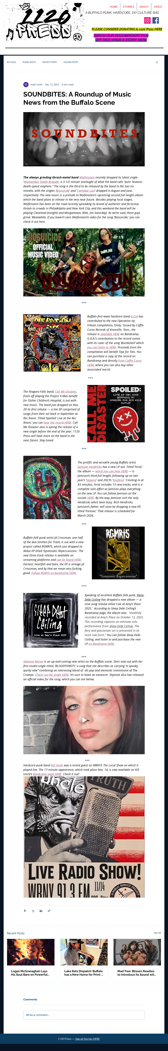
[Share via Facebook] (24, 910)
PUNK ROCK (29, 62)
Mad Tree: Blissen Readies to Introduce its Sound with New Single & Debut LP (136, 972)
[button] (156, 62)
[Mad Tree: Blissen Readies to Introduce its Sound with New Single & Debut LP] (137, 952)
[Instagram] (147, 20)
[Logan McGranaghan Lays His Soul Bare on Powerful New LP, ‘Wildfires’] (30, 952)
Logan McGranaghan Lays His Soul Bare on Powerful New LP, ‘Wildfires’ (29, 972)
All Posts (11, 62)
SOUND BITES (70, 62)
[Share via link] (49, 910)
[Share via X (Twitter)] (32, 910)
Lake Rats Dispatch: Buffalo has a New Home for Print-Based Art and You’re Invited (84, 972)
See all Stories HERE (87, 1039)
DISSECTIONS (49, 62)
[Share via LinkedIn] (40, 910)
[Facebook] (155, 20)
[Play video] (84, 262)
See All (157, 932)
